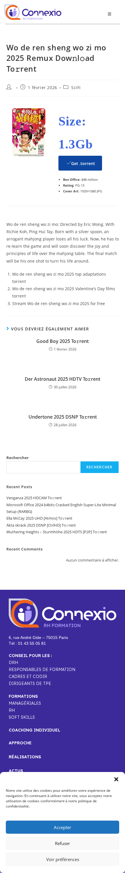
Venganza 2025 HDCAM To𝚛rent (34, 497)
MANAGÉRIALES (25, 703)
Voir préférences (62, 859)
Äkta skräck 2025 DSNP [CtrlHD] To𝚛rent (41, 525)
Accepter (62, 827)
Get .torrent (83, 163)
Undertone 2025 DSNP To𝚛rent (62, 417)
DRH (13, 662)
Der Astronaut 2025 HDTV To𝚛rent (62, 379)
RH (12, 710)
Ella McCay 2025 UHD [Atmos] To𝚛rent (39, 518)
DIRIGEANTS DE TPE (30, 683)
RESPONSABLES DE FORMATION (42, 669)
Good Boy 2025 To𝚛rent (62, 341)
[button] (116, 779)
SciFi (76, 87)
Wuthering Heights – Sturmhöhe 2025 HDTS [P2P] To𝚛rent (56, 531)
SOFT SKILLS (22, 717)
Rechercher (17, 457)
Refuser (62, 843)
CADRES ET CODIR (28, 676)
